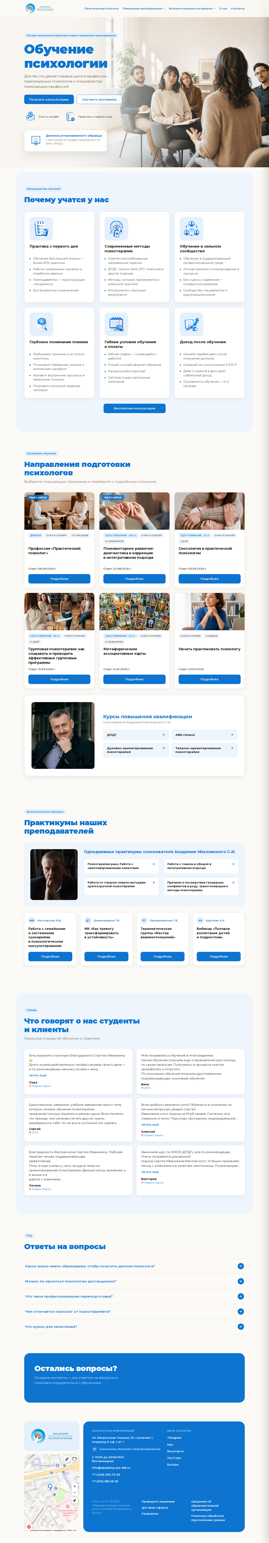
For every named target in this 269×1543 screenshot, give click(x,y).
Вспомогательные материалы (190, 8)
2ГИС (147, 1087)
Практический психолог (101, 8)
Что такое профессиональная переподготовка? (69, 1296)
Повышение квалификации (142, 8)
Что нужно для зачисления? (51, 1327)
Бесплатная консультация (134, 408)
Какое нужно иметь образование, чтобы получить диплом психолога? (90, 1266)
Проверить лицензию (158, 1501)
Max (170, 1444)
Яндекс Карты (41, 1086)
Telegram (174, 1438)
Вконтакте (175, 1451)
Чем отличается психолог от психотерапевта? (67, 1311)
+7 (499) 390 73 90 (106, 1474)
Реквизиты (150, 1514)
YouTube (174, 1458)
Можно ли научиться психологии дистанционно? (70, 1281)
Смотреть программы (99, 99)
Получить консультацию (49, 99)
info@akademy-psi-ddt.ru (111, 1468)
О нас (223, 8)
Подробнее (59, 579)
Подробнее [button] (50, 956)
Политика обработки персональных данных (208, 1518)
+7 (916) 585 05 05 (105, 1481)
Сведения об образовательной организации (205, 1506)
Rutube (172, 1464)
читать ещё (38, 1075)
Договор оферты (155, 1507)
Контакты (238, 8)
